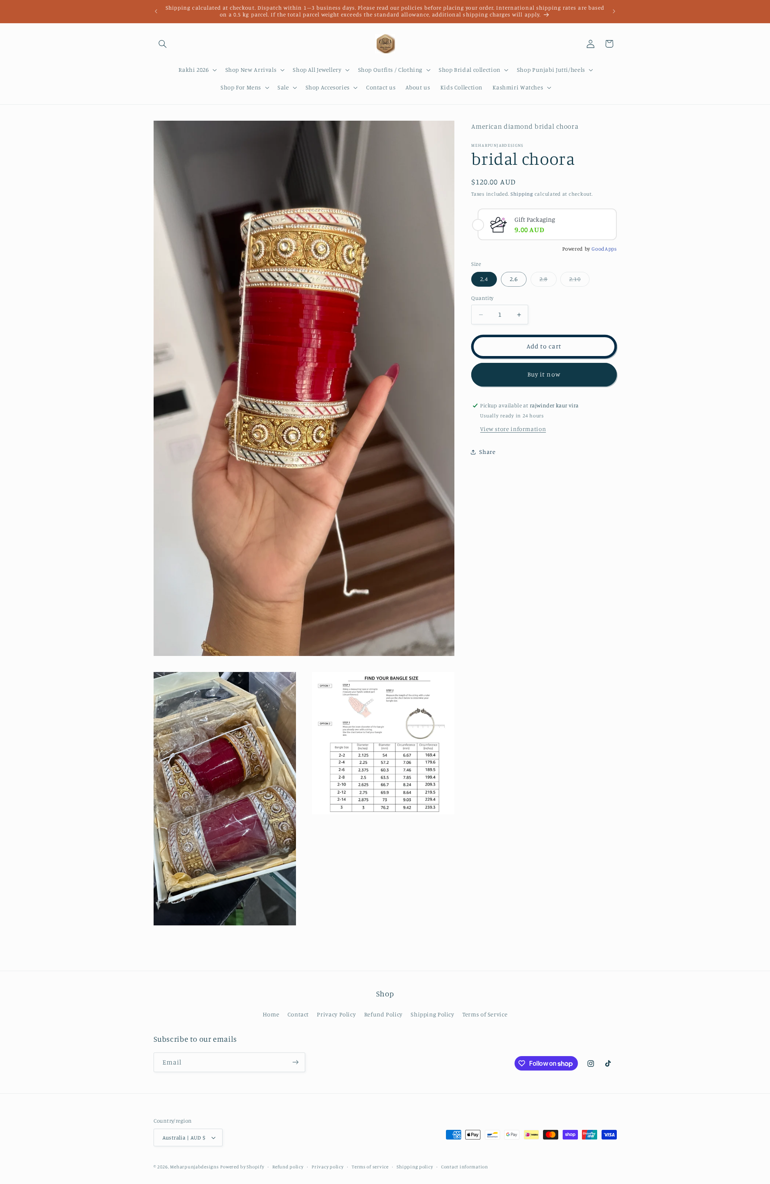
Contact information (464, 1167)
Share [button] (487, 452)
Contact (298, 1014)
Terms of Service (484, 1014)
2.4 (484, 279)
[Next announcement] (614, 11)
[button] (163, 43)
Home (271, 1014)
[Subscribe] (295, 1062)
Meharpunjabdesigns (194, 1167)
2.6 (514, 279)
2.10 (579, 281)
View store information (513, 428)
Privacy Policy (336, 1014)
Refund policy (288, 1167)
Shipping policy (415, 1167)
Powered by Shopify (242, 1167)
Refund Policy (383, 1014)
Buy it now (544, 374)
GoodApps (604, 249)
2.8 (547, 281)
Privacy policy (327, 1167)
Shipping (522, 194)
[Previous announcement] (156, 11)
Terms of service (370, 1167)
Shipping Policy (432, 1014)
